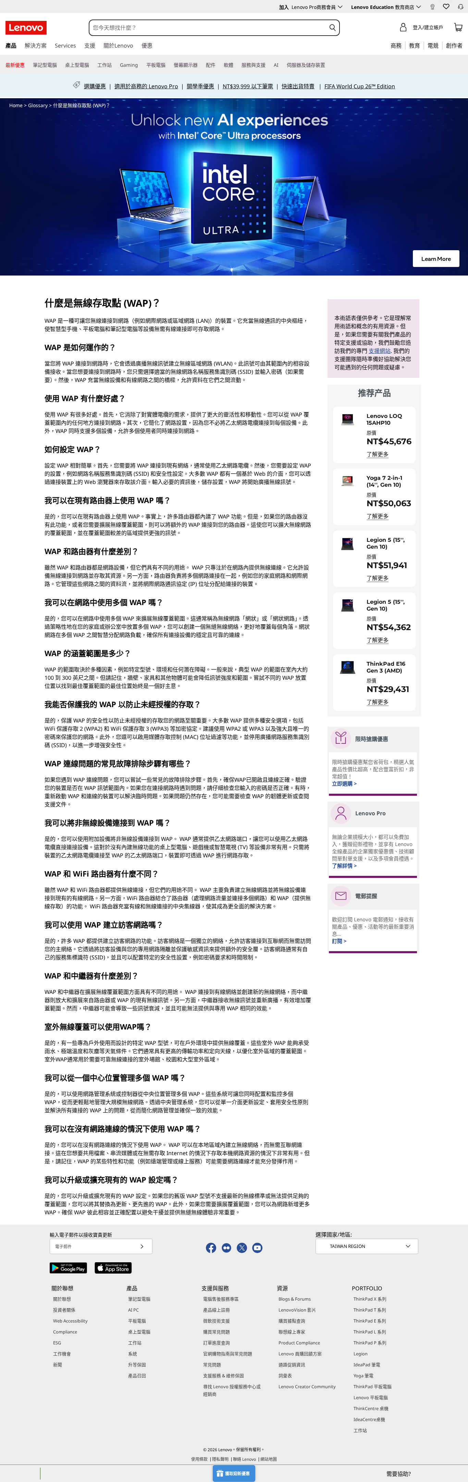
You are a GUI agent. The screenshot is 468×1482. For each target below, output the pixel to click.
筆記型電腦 (139, 1299)
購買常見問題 (216, 1332)
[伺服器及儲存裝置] (328, 65)
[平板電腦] (168, 65)
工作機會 (62, 1354)
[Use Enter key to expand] (447, 28)
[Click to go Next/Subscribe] (142, 1246)
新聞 (57, 1365)
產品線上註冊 (216, 1310)
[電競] (441, 45)
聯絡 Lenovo (244, 1459)
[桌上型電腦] (92, 65)
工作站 (134, 1343)
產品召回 (137, 1375)
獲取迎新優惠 (237, 1474)
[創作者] (465, 45)
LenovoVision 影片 (297, 1310)
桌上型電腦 (139, 1332)
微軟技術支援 (216, 1321)
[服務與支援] (268, 65)
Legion (361, 1354)
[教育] (422, 45)
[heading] (389, 419)
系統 (132, 1354)
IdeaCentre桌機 (369, 1419)
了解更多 (378, 454)
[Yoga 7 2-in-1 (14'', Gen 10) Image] (347, 481)
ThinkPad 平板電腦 (373, 1386)
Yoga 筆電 (363, 1375)
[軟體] (236, 65)
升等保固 (137, 1365)
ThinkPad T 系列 (370, 1310)
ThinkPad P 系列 (370, 1343)
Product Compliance (299, 1343)
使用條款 (199, 1459)
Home (16, 105)
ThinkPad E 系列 (370, 1321)
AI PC (133, 1310)
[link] (432, 8)
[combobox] (207, 27)
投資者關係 (64, 1310)
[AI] (281, 65)
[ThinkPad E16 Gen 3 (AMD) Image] (347, 667)
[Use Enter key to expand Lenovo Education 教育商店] (418, 6)
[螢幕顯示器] (200, 65)
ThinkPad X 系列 (370, 1299)
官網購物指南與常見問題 (227, 1354)
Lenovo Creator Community (307, 1386)
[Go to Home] (26, 28)
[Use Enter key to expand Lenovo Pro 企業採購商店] (340, 6)
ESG (57, 1343)
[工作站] (114, 65)
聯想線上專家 (292, 1332)
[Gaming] (141, 65)
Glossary (38, 105)
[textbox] (367, 1246)
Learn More (436, 258)
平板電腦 (137, 1321)
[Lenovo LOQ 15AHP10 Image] (347, 419)
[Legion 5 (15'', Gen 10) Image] (347, 543)
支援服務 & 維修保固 (223, 1375)
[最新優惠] (27, 65)
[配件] (218, 65)
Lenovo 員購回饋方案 (300, 1354)
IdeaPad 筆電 (367, 1365)
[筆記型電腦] (60, 65)
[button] (446, 6)
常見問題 (212, 1365)
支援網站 (380, 351)
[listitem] (374, 435)
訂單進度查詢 (216, 1343)
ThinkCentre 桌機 (371, 1408)
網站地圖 (268, 1459)
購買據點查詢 (292, 1321)
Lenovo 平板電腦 (371, 1397)
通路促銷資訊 (292, 1365)
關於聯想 (62, 1299)
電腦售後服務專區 (221, 1299)
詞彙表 (285, 1375)
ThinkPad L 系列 (370, 1332)
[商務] (404, 45)
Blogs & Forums (295, 1299)
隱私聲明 (220, 1459)
